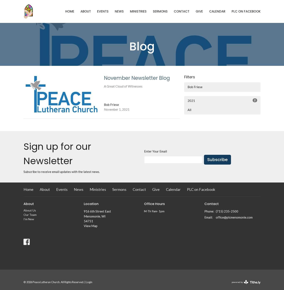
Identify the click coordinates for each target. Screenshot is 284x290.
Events (103, 11)
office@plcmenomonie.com (234, 217)
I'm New (28, 219)
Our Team (30, 214)
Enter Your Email (155, 151)
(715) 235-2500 (227, 211)
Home (69, 11)
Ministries (138, 11)
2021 (222, 100)
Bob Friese (195, 87)
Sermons (160, 11)
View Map (91, 226)
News (119, 11)
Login (89, 282)
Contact (181, 11)
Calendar (217, 11)
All (189, 110)
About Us (29, 210)
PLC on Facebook (246, 11)
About (85, 11)
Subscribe (217, 159)
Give (199, 11)
